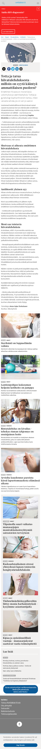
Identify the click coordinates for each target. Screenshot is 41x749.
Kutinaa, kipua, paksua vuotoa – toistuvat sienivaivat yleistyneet (17, 667)
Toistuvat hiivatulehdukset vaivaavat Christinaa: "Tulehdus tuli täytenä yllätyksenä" (19, 680)
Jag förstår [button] (20, 745)
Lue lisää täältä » (8, 31)
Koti (2, 37)
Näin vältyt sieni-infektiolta (12, 671)
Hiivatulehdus (23, 65)
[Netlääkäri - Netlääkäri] (20, 3)
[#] (5, 3)
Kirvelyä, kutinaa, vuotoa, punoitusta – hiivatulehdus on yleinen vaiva (16, 662)
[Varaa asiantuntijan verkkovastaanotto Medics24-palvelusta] (20, 689)
